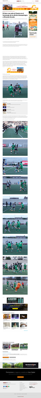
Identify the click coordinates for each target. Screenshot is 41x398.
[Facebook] (3, 386)
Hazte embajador (22, 384)
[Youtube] (7, 386)
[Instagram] (6, 386)
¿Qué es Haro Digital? (22, 383)
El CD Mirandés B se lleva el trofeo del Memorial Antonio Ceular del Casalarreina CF (15, 349)
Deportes (4, 11)
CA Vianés (4, 311)
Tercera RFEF (13, 311)
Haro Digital (22, 396)
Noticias (13, 11)
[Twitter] (5, 386)
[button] (32, 9)
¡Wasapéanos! (21, 389)
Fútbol (7, 11)
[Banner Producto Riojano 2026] (20, 367)
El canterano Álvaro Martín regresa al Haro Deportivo (6, 349)
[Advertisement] (15, 51)
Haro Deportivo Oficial (9, 311)
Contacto (21, 390)
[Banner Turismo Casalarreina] (15, 72)
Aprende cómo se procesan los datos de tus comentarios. (12, 360)
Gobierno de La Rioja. (33, 384)
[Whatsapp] (8, 386)
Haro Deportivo (10, 11)
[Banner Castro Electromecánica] (15, 302)
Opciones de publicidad (22, 385)
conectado (8, 359)
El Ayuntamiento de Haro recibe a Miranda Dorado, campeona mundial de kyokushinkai (11, 41)
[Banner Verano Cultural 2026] (33, 30)
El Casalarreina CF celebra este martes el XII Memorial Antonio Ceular (23, 349)
